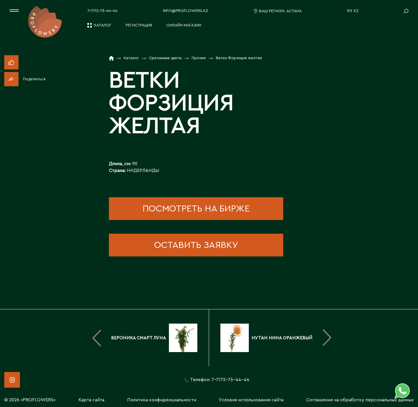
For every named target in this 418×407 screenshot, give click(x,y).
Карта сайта (91, 400)
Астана (294, 11)
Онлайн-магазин (183, 25)
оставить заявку (196, 245)
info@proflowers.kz (185, 11)
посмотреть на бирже (196, 208)
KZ (356, 11)
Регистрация (139, 25)
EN (349, 11)
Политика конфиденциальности (161, 400)
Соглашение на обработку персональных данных (360, 400)
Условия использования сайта (251, 400)
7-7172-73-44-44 (102, 11)
